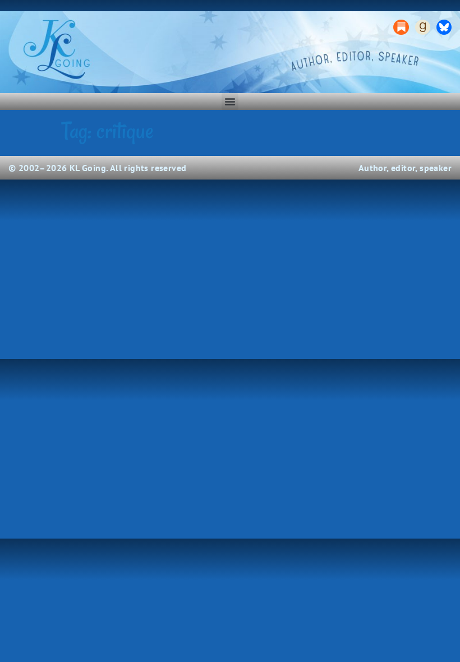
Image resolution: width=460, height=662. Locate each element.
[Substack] (400, 27)
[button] (230, 101)
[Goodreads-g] (422, 27)
